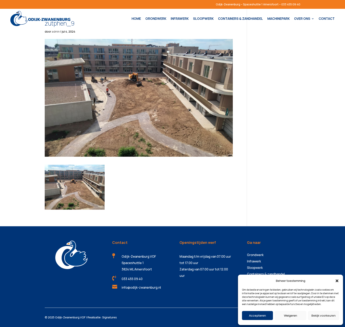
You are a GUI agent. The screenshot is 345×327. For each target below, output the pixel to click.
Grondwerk (255, 255)
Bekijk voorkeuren (323, 315)
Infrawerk (254, 261)
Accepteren (257, 315)
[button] (337, 281)
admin (56, 31)
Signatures (109, 317)
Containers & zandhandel (266, 274)
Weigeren (290, 315)
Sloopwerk (255, 267)
